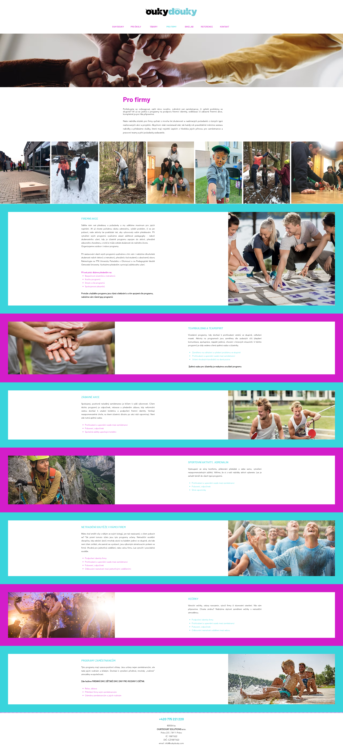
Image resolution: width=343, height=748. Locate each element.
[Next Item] (338, 172)
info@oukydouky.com (174, 743)
